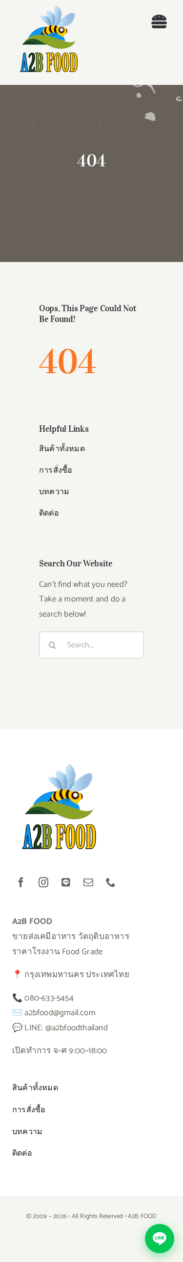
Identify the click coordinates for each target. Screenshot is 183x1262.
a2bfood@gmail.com (59, 1013)
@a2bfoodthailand (76, 1028)
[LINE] (66, 882)
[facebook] (21, 882)
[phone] (111, 882)
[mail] (88, 882)
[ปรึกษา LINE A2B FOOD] (159, 1238)
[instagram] (43, 882)
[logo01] (48, 10)
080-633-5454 (48, 998)
